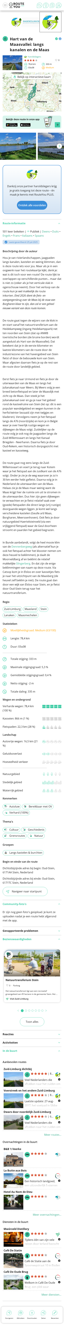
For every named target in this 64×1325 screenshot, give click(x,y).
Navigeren (9, 1318)
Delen (43, 1318)
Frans (16, 235)
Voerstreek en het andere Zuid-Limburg (29, 1090)
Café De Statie (13, 1250)
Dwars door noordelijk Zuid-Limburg (27, 1112)
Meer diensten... (51, 1294)
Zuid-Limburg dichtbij (18, 1069)
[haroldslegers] (50, 27)
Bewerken (55, 1318)
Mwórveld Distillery (16, 1229)
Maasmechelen (27, 615)
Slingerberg (23, 563)
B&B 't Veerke (12, 1149)
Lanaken (9, 615)
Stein (44, 609)
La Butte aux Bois (15, 1170)
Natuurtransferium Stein (22, 980)
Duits (55, 231)
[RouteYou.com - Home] (16, 5)
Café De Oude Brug (16, 1272)
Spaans (39, 235)
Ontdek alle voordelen (32, 205)
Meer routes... (52, 1135)
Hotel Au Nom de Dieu (18, 1192)
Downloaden (32, 1318)
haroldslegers (34, 56)
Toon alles (32, 1022)
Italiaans (27, 235)
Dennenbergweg (21, 546)
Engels (7, 235)
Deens (46, 231)
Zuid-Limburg (12, 609)
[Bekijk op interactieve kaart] (32, 109)
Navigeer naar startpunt (27, 891)
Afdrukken (20, 1318)
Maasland (31, 609)
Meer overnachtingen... (47, 1214)
